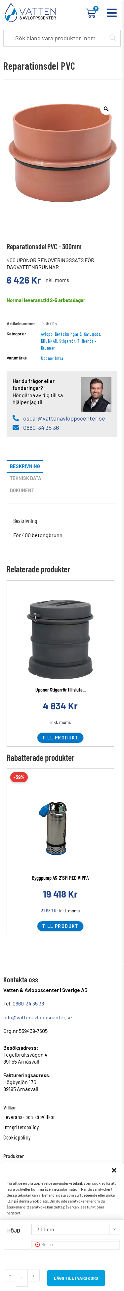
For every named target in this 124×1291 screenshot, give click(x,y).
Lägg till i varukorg (76, 1278)
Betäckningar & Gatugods (78, 334)
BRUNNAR (49, 341)
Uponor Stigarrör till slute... (60, 689)
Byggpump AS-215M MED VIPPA (60, 877)
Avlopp (47, 334)
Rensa (47, 1244)
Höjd (13, 1230)
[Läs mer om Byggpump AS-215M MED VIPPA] (60, 828)
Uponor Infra (52, 358)
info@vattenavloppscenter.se (37, 1017)
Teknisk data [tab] (25, 478)
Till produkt (60, 737)
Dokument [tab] (22, 490)
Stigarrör (67, 341)
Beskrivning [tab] (25, 466)
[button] (114, 1170)
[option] (62, 153)
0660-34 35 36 (28, 1003)
